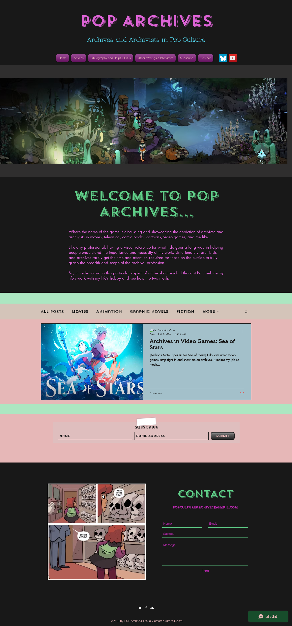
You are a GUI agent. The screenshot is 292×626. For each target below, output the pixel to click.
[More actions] (243, 332)
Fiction (185, 311)
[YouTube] (233, 58)
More (208, 311)
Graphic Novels (149, 311)
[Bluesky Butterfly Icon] (223, 58)
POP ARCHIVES (146, 21)
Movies (80, 311)
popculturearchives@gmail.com (205, 507)
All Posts (52, 311)
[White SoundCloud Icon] (152, 608)
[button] (110, 58)
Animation (109, 311)
